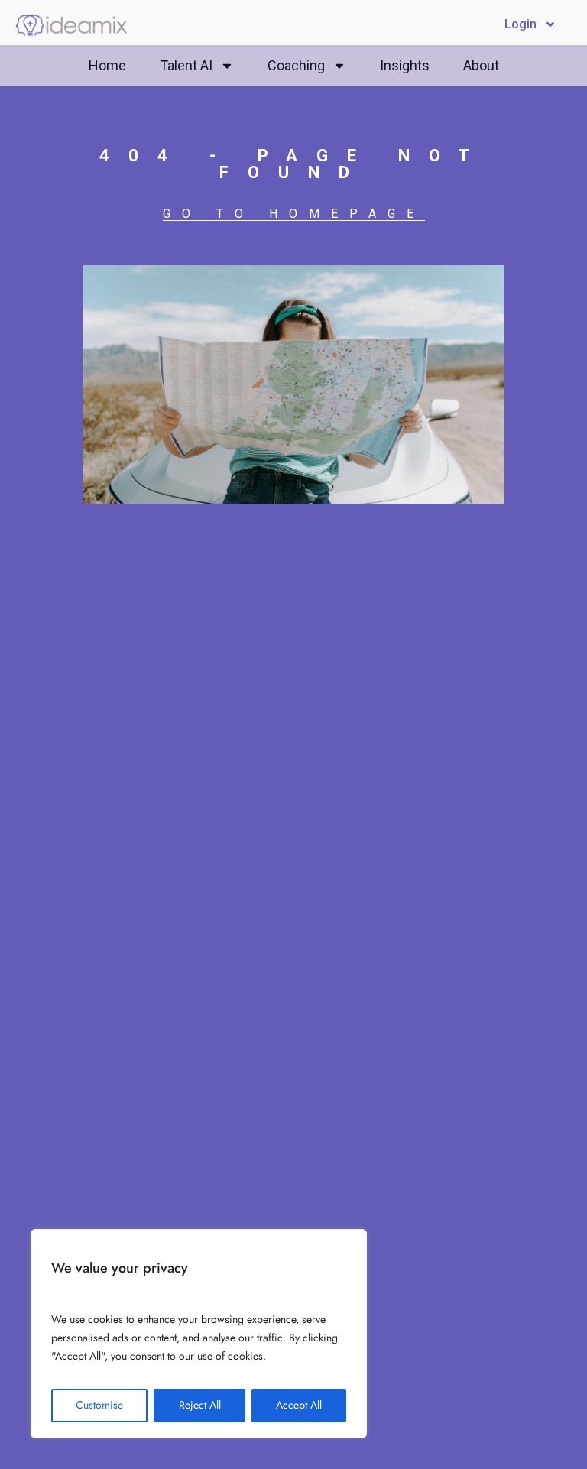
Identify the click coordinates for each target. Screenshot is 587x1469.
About (481, 65)
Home (107, 65)
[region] (199, 1333)
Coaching (296, 65)
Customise (99, 1405)
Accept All (299, 1405)
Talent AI (186, 65)
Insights (405, 65)
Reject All (200, 1405)
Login (520, 24)
